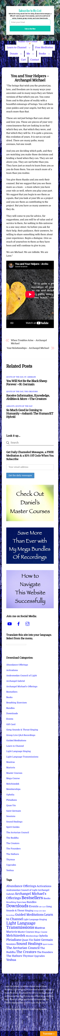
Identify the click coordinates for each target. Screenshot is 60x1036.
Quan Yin (11, 805)
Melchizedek (12, 784)
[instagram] (28, 624)
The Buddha (12, 838)
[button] (30, 10)
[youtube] (10, 624)
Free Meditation (44, 47)
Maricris (10, 767)
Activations (12, 670)
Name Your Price (27, 41)
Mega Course (13, 778)
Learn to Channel (16, 47)
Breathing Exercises (16, 702)
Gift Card (10, 724)
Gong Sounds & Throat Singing (22, 729)
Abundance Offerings (17, 665)
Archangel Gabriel (15, 681)
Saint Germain (13, 811)
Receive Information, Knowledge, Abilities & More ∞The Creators (28, 397)
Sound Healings (14, 821)
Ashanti (10, 406)
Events (9, 719)
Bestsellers (11, 692)
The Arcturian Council (17, 832)
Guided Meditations (16, 740)
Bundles (10, 708)
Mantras (10, 762)
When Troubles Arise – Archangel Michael (29, 342)
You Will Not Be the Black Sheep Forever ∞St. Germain (26, 382)
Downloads (12, 713)
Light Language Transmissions (22, 757)
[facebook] (19, 624)
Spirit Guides (13, 827)
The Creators (31, 392)
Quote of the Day (14, 377)
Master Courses (14, 773)
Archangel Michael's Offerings (21, 686)
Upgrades (11, 865)
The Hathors (12, 854)
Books (42, 53)
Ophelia (10, 794)
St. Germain (30, 377)
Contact (34, 59)
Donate (14, 53)
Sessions (10, 816)
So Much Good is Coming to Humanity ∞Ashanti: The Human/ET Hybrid (29, 413)
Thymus (10, 859)
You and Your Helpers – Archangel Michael (30, 78)
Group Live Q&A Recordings (20, 735)
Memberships (13, 789)
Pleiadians (11, 800)
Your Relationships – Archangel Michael (28, 348)
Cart (23, 59)
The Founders (13, 848)
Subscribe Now (30, 28)
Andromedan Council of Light (21, 675)
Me (28, 53)
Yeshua (10, 870)
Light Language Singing (18, 751)
